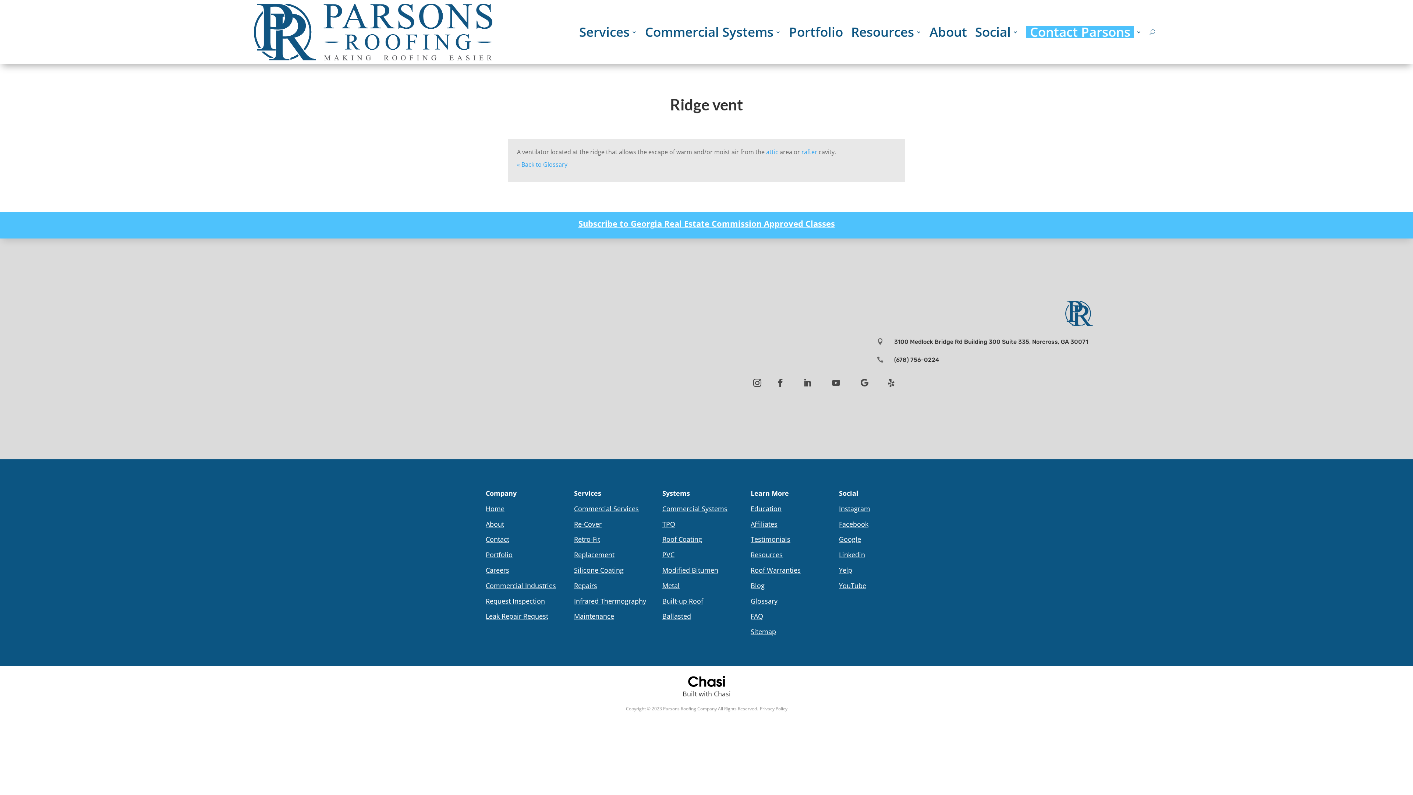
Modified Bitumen (690, 570)
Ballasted (676, 616)
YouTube (852, 585)
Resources (882, 31)
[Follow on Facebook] (780, 383)
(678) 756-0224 (916, 359)
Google (850, 539)
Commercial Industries (521, 585)
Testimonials (770, 539)
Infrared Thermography (610, 601)
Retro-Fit (587, 539)
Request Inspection (515, 601)
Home (495, 508)
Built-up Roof (682, 601)
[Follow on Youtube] (836, 383)
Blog (758, 585)
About (948, 31)
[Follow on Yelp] (892, 383)
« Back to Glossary (542, 164)
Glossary (764, 601)
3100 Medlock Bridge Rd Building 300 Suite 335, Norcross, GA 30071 (991, 341)
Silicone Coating (599, 570)
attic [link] (772, 152)
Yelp (845, 570)
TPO (668, 524)
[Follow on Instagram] (757, 383)
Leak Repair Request (517, 616)
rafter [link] (809, 152)
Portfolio (816, 31)
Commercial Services (606, 508)
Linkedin (852, 554)
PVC (668, 554)
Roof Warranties (776, 570)
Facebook (853, 524)
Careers (497, 570)
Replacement (594, 554)
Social (993, 31)
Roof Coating (682, 539)
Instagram (854, 508)
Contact (497, 539)
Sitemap (763, 631)
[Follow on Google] (865, 383)
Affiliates (764, 524)
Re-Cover (588, 524)
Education (766, 508)
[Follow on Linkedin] (807, 383)
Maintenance (594, 616)
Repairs (585, 585)
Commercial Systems (709, 31)
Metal (671, 585)
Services (604, 31)
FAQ (757, 616)
